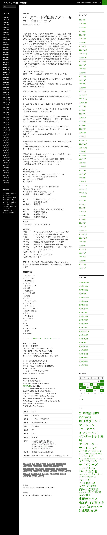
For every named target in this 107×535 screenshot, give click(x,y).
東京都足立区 (83, 365)
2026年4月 (82, 35)
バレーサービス (83, 474)
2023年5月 (82, 166)
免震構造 (61, 471)
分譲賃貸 (26, 474)
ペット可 (46, 471)
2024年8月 (82, 110)
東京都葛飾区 (83, 357)
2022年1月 (82, 227)
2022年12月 (83, 185)
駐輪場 (41, 476)
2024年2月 (82, 133)
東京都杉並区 (83, 324)
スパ (101, 459)
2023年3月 (82, 174)
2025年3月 (82, 84)
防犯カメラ (27, 476)
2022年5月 (82, 212)
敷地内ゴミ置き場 (91, 502)
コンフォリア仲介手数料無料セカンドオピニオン (88, 2)
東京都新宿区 (83, 320)
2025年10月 (83, 57)
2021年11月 (83, 234)
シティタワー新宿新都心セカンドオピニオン (37, 494)
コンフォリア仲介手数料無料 (15, 2)
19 (88, 390)
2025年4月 (82, 80)
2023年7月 (82, 159)
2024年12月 (83, 95)
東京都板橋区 (83, 327)
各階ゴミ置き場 (36, 474)
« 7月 (81, 399)
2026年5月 (82, 31)
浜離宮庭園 (27, 386)
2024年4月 (82, 125)
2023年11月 (83, 144)
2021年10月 (83, 238)
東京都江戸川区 (84, 331)
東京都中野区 (83, 290)
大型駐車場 (46, 474)
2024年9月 (82, 106)
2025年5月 (82, 76)
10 (81, 387)
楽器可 (63, 474)
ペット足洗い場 (87, 483)
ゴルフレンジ (83, 459)
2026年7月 (82, 24)
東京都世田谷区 (84, 282)
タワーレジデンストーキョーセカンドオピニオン (39, 486)
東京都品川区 (83, 305)
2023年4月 (82, 170)
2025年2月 (82, 87)
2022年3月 (82, 219)
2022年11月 (83, 189)
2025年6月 (82, 72)
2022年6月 (82, 208)
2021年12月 (83, 230)
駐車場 (35, 476)
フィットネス (37, 471)
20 (91, 390)
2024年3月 (82, 129)
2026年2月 (82, 42)
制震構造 (82, 492)
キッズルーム (84, 453)
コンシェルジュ (58, 466)
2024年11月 (83, 99)
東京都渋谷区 (83, 339)
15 (98, 387)
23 (102, 390)
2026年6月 (82, 27)
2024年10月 (83, 103)
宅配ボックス (55, 474)
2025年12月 (83, 50)
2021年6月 (82, 253)
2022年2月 (82, 223)
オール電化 (84, 451)
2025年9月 (82, 61)
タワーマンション (29, 469)
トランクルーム (50, 469)
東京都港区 (26, 13)
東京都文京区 (83, 316)
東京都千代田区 (84, 297)
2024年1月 (82, 136)
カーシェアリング (95, 451)
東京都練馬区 (83, 350)
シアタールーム (94, 459)
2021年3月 (82, 264)
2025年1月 (82, 91)
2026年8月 (82, 20)
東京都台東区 (83, 301)
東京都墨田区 (83, 309)
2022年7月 (82, 204)
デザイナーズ (40, 469)
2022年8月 (82, 200)
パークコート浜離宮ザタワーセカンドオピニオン (41, 338)
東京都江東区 (83, 335)
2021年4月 (82, 260)
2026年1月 (82, 46)
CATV (39, 463)
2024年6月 (82, 118)
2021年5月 (82, 257)
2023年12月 (83, 140)
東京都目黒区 (83, 346)
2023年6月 (82, 163)
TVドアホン (51, 463)
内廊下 (68, 471)
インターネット (61, 463)
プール (93, 477)
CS (44, 463)
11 (84, 387)
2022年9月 (82, 197)
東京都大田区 (83, 312)
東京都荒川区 (83, 354)
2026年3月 (82, 39)
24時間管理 (27, 463)
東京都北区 (82, 294)
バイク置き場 (27, 471)
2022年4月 (82, 215)
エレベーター (27, 466)
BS (34, 463)
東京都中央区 (83, 286)
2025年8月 (82, 65)
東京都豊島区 (83, 361)
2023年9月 (82, 151)
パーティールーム (62, 469)
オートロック (37, 466)
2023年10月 (83, 148)
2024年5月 (82, 121)
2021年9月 (82, 242)
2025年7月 (82, 69)
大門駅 (44, 446)
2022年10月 (83, 193)
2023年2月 (82, 178)
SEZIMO (38, 24)
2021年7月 (82, 249)
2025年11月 (83, 54)
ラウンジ (54, 471)
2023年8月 (82, 155)
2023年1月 (82, 181)
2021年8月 (82, 245)
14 (95, 387)
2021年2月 (82, 268)
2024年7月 (82, 114)
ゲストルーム (47, 466)
